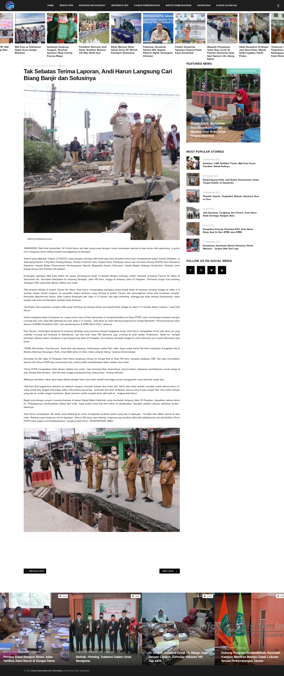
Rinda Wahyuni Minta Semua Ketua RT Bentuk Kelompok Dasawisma (124, 50)
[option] (158, 35)
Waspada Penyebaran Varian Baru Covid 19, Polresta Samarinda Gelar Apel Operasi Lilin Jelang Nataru (220, 53)
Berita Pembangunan (40, 239)
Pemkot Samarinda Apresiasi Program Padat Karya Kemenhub (188, 50)
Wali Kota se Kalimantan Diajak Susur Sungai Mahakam (28, 50)
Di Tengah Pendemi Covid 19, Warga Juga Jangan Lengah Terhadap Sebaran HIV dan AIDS (178, 657)
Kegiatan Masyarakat (243, 71)
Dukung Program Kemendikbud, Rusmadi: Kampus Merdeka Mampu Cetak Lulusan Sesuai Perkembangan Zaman (251, 657)
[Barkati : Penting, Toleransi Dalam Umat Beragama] (105, 629)
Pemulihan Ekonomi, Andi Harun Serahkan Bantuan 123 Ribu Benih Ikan (92, 50)
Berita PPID (228, 648)
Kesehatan (155, 648)
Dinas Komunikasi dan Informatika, (47, 671)
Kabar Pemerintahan (89, 652)
